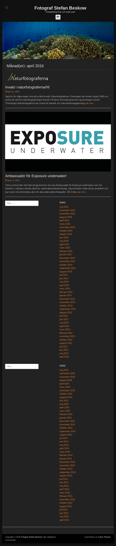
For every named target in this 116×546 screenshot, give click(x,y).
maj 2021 (64, 206)
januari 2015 (65, 254)
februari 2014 (66, 292)
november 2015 (67, 227)
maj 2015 (64, 241)
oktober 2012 (66, 339)
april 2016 (64, 220)
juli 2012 (64, 346)
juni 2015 (64, 237)
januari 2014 (65, 295)
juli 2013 (64, 315)
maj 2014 (64, 281)
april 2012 (64, 356)
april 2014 (64, 285)
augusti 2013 (66, 312)
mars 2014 (65, 288)
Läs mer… (90, 103)
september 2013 (68, 309)
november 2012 (67, 336)
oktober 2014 (66, 264)
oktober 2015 (66, 230)
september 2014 (68, 268)
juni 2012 (64, 350)
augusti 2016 (66, 217)
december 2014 (67, 258)
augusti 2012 (66, 343)
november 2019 (67, 210)
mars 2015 (65, 247)
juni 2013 (64, 319)
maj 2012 (64, 353)
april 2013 (64, 326)
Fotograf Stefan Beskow (60, 7)
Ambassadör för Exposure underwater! (36, 176)
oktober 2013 (66, 305)
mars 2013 (65, 329)
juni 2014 (64, 278)
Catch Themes (104, 537)
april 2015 (64, 244)
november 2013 (67, 302)
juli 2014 (64, 275)
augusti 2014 (66, 271)
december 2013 (67, 299)
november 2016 (67, 213)
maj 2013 (64, 322)
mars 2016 (65, 224)
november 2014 (67, 261)
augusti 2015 (66, 234)
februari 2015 (66, 251)
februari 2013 (66, 333)
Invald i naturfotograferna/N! (27, 87)
